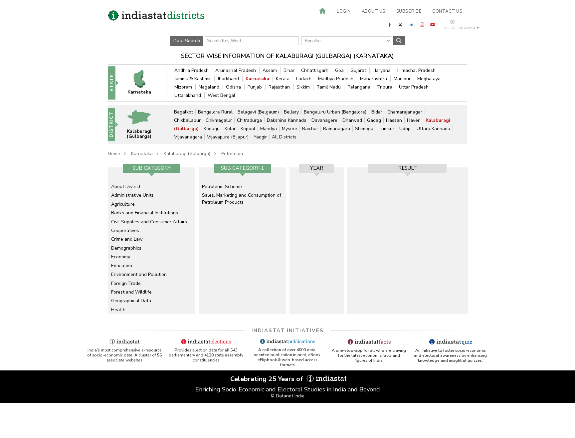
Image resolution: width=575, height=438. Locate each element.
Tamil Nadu (328, 87)
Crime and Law (127, 239)
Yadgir (260, 137)
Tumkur (386, 128)
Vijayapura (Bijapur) (228, 137)
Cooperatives (125, 230)
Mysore (289, 128)
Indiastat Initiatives (288, 330)
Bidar (376, 112)
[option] (151, 240)
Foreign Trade (126, 283)
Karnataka (257, 79)
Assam (270, 70)
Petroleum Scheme (222, 186)
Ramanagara (336, 128)
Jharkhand (228, 79)
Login (344, 11)
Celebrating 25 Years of (267, 378)
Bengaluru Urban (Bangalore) (335, 112)
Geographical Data (131, 301)
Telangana (358, 87)
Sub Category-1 (242, 168)
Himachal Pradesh (416, 70)
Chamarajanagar (404, 112)
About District (125, 186)
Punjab (255, 87)
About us (373, 11)
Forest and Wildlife (131, 292)
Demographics (126, 248)
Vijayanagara (188, 137)
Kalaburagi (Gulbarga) (187, 153)
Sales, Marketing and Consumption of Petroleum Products (241, 198)
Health (118, 310)
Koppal (248, 128)
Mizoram (183, 87)
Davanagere (324, 120)
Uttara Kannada (433, 128)
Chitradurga (249, 120)
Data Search (186, 41)
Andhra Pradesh (191, 70)
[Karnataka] (143, 83)
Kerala (282, 79)
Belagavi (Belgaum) (258, 112)
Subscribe (409, 11)
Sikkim (303, 87)
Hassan (394, 120)
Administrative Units (132, 195)
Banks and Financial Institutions (144, 213)
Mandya (268, 128)
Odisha (233, 87)
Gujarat (358, 70)
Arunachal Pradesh (235, 70)
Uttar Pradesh (414, 87)
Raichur (310, 128)
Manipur (402, 79)
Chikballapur (187, 120)
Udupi (405, 128)
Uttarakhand (187, 95)
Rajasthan (279, 87)
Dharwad (352, 120)
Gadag (374, 120)
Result (407, 168)
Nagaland (209, 87)
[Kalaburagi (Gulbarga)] (143, 124)
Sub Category (151, 168)
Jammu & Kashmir (192, 79)
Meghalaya (429, 79)
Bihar (289, 70)
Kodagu (212, 128)
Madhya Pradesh (335, 79)
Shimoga (364, 128)
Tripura (384, 87)
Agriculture (123, 204)
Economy (120, 257)
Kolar (230, 128)
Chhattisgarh (314, 70)
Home (114, 153)
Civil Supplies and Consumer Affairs (149, 222)
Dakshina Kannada (286, 120)
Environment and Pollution (139, 274)
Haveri (414, 120)
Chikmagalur (219, 120)
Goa (339, 70)
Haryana (382, 70)
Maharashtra (373, 79)
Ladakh (303, 79)
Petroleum (232, 153)
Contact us (447, 11)
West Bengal (221, 95)
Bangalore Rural (215, 112)
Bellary (291, 112)
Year (316, 168)
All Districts (284, 137)
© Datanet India (287, 396)
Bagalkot (183, 112)
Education (121, 266)
